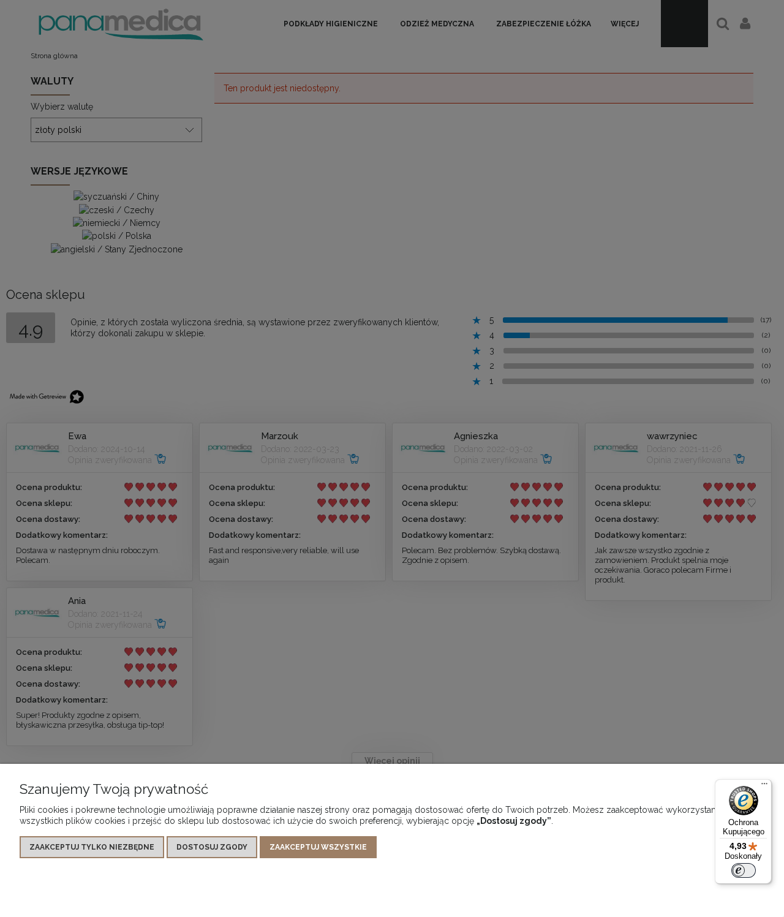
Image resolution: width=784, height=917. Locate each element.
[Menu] (764, 786)
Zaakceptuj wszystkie (318, 847)
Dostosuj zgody (211, 847)
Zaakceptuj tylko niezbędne (91, 847)
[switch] (743, 870)
